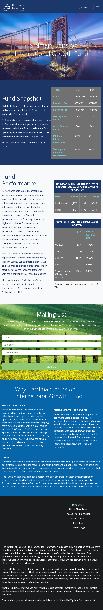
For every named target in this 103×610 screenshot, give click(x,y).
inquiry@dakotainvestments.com (46, 328)
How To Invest (78, 518)
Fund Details (78, 504)
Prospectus (39, 572)
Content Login (78, 527)
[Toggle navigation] (97, 7)
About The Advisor (78, 509)
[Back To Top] (100, 607)
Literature (78, 523)
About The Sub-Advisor (78, 513)
